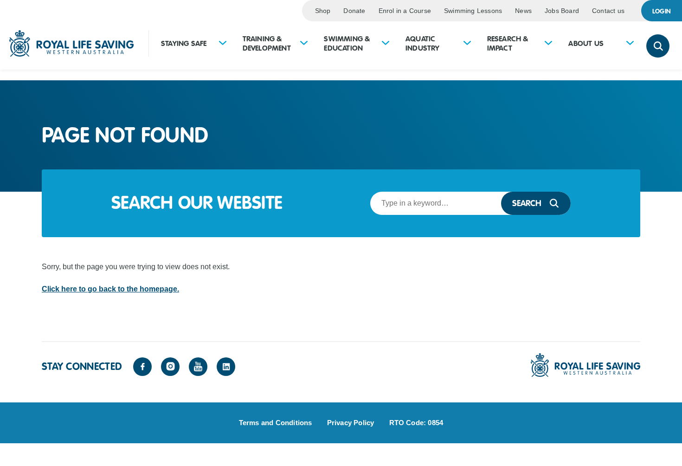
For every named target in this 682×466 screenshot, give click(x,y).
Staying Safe (183, 43)
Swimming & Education (347, 43)
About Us (586, 43)
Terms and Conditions (275, 423)
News (523, 10)
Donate (354, 10)
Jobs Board (562, 10)
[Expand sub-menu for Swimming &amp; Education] (385, 43)
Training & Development (267, 43)
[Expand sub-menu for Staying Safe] (222, 43)
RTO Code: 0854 (416, 423)
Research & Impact (507, 43)
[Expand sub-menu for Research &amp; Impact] (548, 43)
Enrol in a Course (405, 10)
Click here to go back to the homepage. (110, 289)
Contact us (608, 10)
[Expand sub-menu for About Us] (630, 43)
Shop (323, 10)
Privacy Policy (350, 423)
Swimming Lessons (473, 10)
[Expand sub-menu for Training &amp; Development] (303, 43)
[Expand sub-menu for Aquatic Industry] (467, 43)
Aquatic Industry (422, 43)
